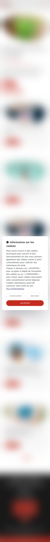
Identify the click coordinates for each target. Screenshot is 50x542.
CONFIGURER (15, 296)
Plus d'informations (15, 288)
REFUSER (35, 296)
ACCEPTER (25, 303)
